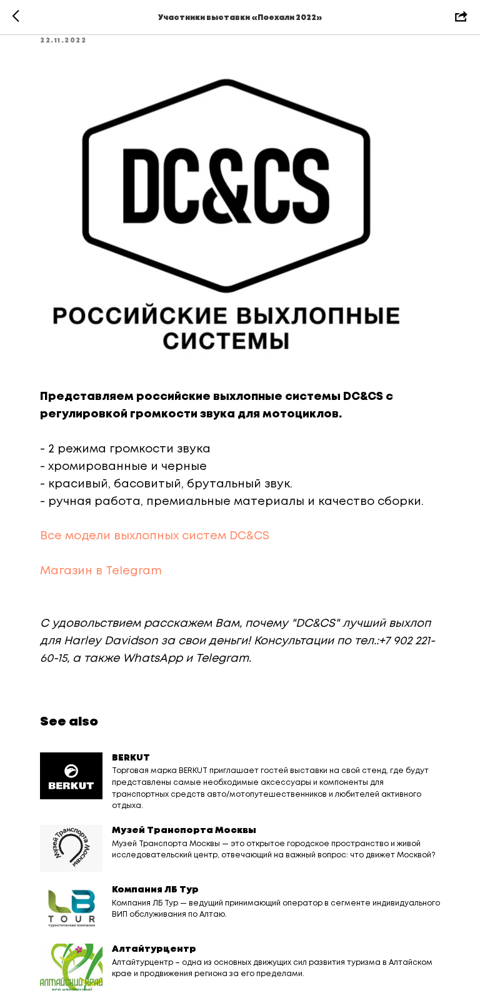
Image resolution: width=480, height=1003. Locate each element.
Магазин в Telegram (101, 571)
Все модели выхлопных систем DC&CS (154, 536)
